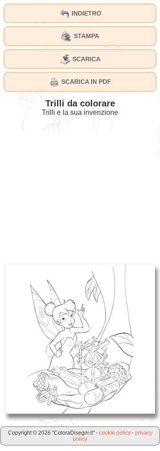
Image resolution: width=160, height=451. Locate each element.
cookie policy (115, 433)
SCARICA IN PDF (85, 81)
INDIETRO (85, 13)
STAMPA (85, 35)
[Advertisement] (80, 193)
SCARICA (85, 59)
